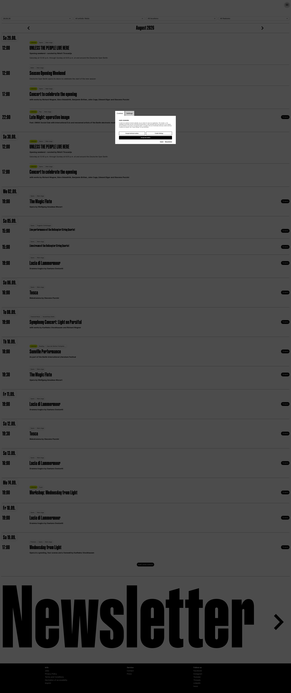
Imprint (161, 141)
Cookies (120, 113)
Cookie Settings (159, 133)
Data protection (168, 141)
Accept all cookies (145, 137)
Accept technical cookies (132, 133)
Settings (129, 113)
